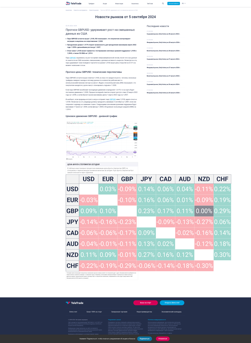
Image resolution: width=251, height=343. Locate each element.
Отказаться (162, 339)
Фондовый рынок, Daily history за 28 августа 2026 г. (163, 42)
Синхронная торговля (119, 312)
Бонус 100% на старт (94, 312)
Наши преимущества (144, 312)
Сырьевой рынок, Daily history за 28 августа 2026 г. (163, 34)
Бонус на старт (145, 303)
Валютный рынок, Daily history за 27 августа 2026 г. (163, 76)
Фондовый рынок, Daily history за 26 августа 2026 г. (163, 93)
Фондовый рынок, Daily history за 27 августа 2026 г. (163, 67)
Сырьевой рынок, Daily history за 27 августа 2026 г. (163, 59)
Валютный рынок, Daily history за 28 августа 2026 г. (163, 51)
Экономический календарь (171, 312)
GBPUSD (73, 58)
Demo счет (73, 312)
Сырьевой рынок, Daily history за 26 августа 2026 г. (163, 84)
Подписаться (144, 339)
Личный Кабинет (174, 3)
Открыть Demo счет (172, 303)
